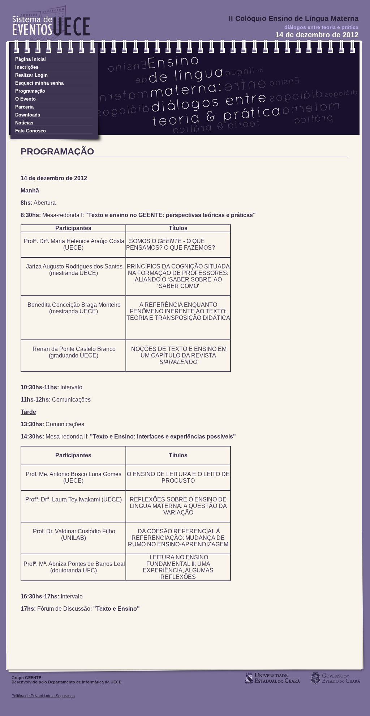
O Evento (25, 99)
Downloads (27, 115)
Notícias (24, 123)
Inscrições (26, 67)
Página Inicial (30, 59)
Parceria (24, 107)
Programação (30, 91)
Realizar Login (31, 75)
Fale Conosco (30, 131)
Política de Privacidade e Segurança (43, 696)
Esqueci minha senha (39, 83)
